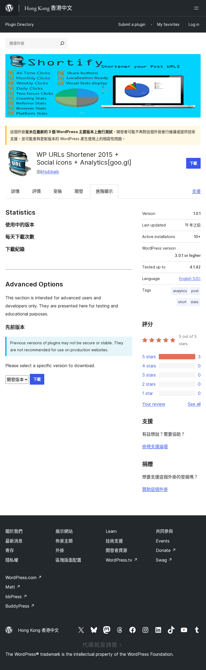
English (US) (190, 278)
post (194, 291)
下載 (193, 163)
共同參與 (164, 531)
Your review (153, 404)
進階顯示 (104, 191)
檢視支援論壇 (155, 446)
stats (194, 302)
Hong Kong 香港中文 (38, 630)
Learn (111, 531)
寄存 (9, 550)
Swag (164, 560)
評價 (36, 191)
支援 (196, 191)
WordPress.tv (122, 560)
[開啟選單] (197, 8)
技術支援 (114, 541)
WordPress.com (23, 577)
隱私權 (11, 560)
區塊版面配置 (68, 560)
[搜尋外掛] (62, 43)
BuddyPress (20, 606)
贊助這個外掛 (155, 489)
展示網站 (64, 531)
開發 (79, 191)
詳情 (15, 191)
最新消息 (14, 541)
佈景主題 (64, 541)
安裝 (57, 191)
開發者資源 (116, 550)
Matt (12, 587)
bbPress (16, 596)
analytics (180, 291)
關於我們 (14, 531)
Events (163, 541)
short (182, 302)
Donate (166, 550)
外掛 (60, 550)
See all (194, 404)
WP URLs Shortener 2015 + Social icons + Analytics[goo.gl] (83, 158)
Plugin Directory (19, 24)
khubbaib (50, 171)
